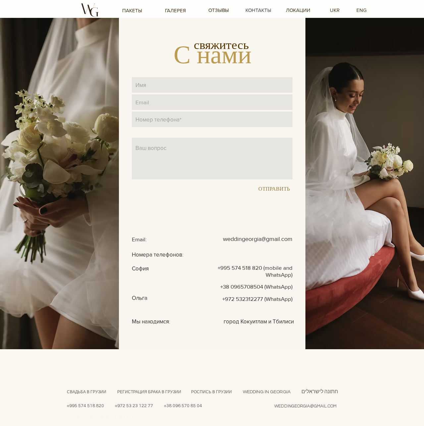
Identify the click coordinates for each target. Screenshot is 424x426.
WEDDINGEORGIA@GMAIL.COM (305, 406)
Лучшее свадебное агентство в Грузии (105, 416)
